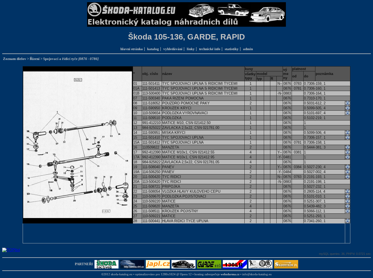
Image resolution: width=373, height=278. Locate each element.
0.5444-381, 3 (314, 147)
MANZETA (170, 147)
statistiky (232, 49)
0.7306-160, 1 (314, 88)
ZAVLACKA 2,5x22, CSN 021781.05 (190, 162)
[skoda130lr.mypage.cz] (235, 264)
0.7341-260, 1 (314, 221)
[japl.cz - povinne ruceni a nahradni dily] (158, 264)
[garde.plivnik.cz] (209, 264)
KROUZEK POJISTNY (180, 211)
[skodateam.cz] (183, 264)
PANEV (168, 167)
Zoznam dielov (14, 59)
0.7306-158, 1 (314, 142)
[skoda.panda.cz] (106, 264)
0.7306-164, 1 (314, 93)
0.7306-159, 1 (314, 83)
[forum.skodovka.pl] (260, 264)
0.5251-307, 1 (314, 201)
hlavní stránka (131, 49)
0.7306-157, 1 (314, 137)
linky (191, 49)
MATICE (169, 201)
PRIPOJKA (171, 187)
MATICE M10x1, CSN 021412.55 (188, 152)
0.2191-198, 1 (314, 182)
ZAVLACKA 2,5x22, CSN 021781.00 (190, 128)
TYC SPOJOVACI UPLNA (183, 137)
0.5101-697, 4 (314, 113)
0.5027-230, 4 (314, 167)
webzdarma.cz (230, 274)
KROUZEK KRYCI (176, 108)
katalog (153, 49)
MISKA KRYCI (173, 133)
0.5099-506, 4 (314, 133)
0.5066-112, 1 (314, 211)
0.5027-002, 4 (314, 172)
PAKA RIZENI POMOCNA (183, 98)
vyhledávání (172, 49)
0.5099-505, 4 (314, 108)
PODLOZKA (172, 118)
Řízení (35, 59)
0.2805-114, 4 (314, 191)
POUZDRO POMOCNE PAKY (186, 103)
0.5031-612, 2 (314, 103)
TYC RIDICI (171, 177)
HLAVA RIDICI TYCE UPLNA (185, 221)
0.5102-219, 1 (314, 118)
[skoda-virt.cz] (132, 264)
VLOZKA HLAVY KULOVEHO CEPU (191, 191)
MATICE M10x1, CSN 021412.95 (188, 157)
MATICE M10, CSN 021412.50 (186, 123)
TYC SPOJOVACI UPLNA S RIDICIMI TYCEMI (200, 83)
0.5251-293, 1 (314, 216)
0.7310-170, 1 (314, 98)
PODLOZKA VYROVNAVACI (185, 113)
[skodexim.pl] (286, 264)
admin (248, 49)
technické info (209, 49)
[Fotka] (348, 104)
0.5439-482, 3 (314, 206)
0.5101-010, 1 (314, 196)
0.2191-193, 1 (314, 177)
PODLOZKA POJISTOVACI (184, 196)
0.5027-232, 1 (314, 187)
